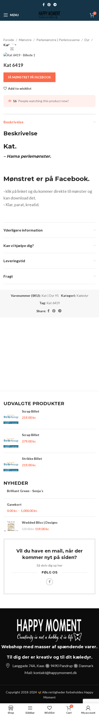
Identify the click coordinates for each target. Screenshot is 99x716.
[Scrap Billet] (10, 417)
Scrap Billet (30, 411)
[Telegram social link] (55, 5)
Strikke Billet (32, 458)
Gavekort (14, 504)
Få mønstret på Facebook (29, 77)
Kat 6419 (53, 303)
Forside (8, 40)
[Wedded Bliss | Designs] (10, 526)
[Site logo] (49, 15)
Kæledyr (82, 295)
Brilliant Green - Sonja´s (25, 491)
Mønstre (25, 40)
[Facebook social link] (43, 5)
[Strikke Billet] (10, 464)
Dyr (87, 40)
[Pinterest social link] (49, 5)
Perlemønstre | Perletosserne (58, 40)
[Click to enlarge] (12, 49)
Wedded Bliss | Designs (40, 522)
